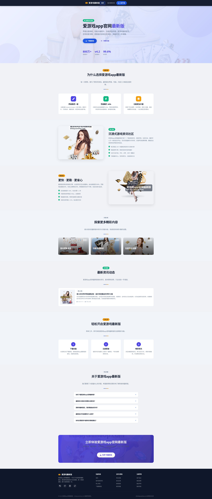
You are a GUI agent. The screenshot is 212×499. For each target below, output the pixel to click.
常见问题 (118, 478)
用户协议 (139, 478)
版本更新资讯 (111, 3)
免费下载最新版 (107, 455)
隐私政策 (139, 481)
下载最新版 (91, 41)
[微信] (60, 486)
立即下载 (122, 3)
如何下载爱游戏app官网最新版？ (85, 395)
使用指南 (118, 483)
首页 (102, 3)
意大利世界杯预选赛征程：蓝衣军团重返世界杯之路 (95, 294)
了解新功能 (106, 41)
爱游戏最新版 (94, 3)
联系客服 (118, 486)
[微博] (65, 486)
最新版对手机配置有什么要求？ (85, 414)
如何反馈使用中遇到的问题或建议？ (86, 420)
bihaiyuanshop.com (142, 496)
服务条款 (139, 486)
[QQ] (70, 486)
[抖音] (75, 486)
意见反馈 (118, 481)
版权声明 (139, 483)
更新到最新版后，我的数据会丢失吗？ (87, 407)
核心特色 (98, 483)
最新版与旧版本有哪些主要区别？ (86, 401)
